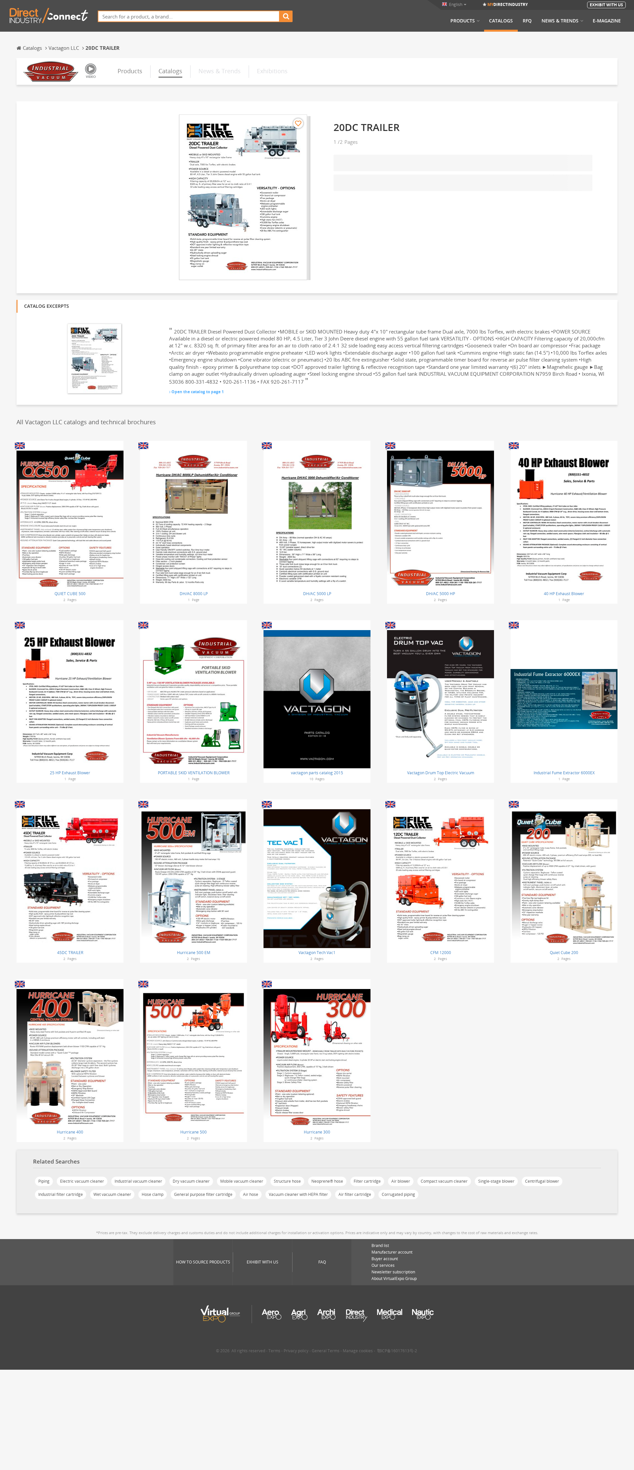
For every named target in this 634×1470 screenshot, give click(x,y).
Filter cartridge (367, 1181)
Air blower (400, 1181)
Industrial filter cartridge (60, 1194)
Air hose (250, 1194)
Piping (44, 1181)
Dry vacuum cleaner (191, 1181)
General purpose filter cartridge (203, 1194)
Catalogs (501, 21)
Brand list (380, 1245)
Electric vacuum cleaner (82, 1181)
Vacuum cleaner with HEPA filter (298, 1194)
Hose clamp (152, 1194)
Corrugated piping (398, 1194)
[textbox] (189, 16)
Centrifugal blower (542, 1181)
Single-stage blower (496, 1181)
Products (462, 21)
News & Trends (560, 21)
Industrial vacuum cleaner (138, 1181)
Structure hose (287, 1181)
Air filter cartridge (354, 1194)
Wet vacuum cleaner (112, 1194)
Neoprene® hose (327, 1181)
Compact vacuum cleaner (444, 1181)
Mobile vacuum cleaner (241, 1181)
